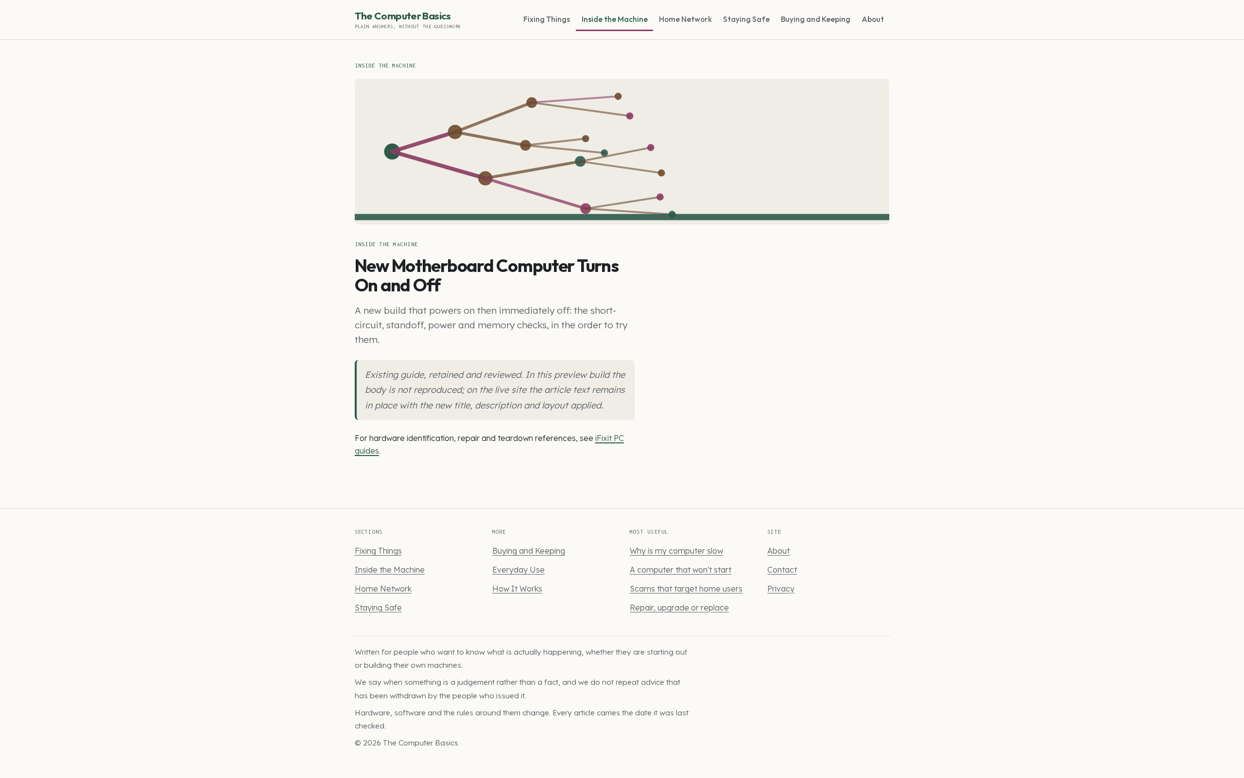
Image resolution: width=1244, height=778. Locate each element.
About (873, 19)
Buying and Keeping (815, 19)
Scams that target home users (686, 588)
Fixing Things (546, 19)
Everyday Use (518, 570)
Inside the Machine (615, 19)
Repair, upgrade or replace (679, 607)
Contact (782, 570)
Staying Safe (746, 19)
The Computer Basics (408, 19)
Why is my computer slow (676, 551)
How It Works (517, 588)
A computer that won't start (680, 570)
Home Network (685, 19)
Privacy (781, 588)
